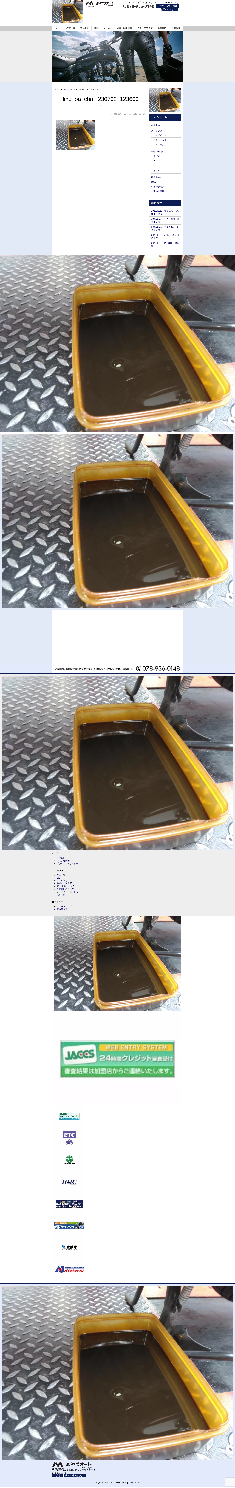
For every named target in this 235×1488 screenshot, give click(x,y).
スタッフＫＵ (159, 135)
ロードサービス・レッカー (70, 892)
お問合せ (175, 28)
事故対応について (65, 889)
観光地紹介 (156, 177)
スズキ (156, 165)
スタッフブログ (145, 28)
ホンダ (156, 155)
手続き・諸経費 (64, 883)
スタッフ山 (158, 145)
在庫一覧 (70, 28)
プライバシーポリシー (67, 863)
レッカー (107, 28)
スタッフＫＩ (159, 140)
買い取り (84, 28)
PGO (155, 161)
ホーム (58, 28)
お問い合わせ (63, 861)
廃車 (96, 28)
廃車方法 (155, 125)
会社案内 (162, 28)
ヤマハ (156, 171)
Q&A (153, 182)
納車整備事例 (157, 187)
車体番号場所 (157, 151)
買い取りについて (65, 886)
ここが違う (62, 880)
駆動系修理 (158, 191)
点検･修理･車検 (124, 28)
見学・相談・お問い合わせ (69, 1475)
